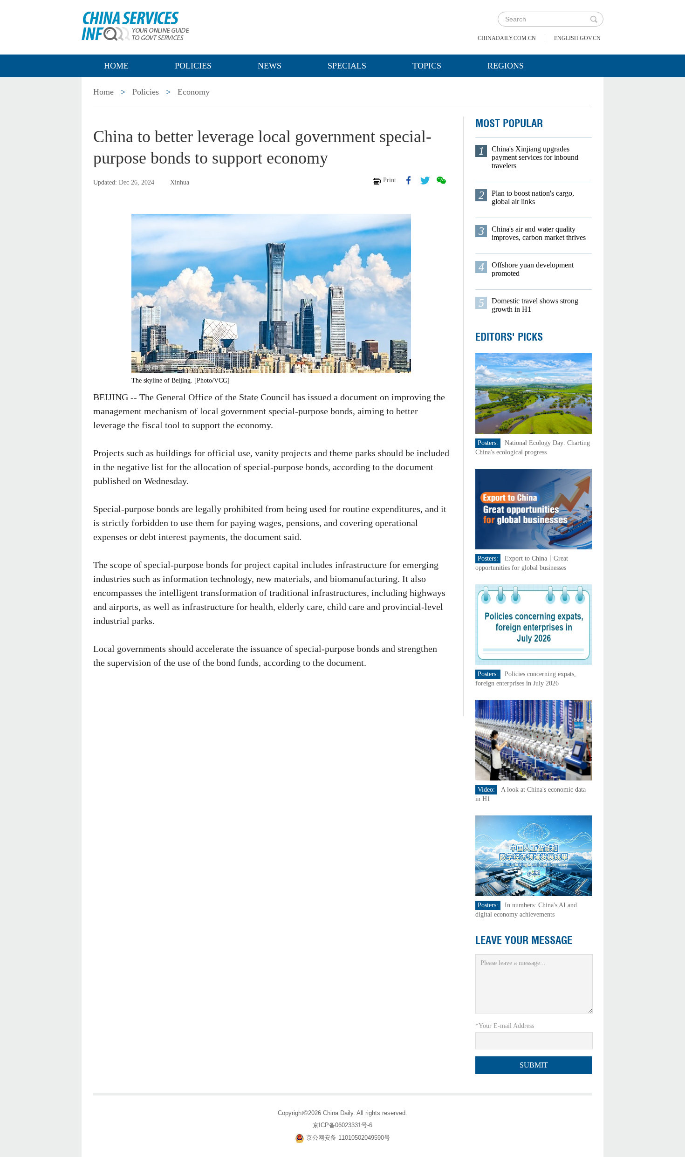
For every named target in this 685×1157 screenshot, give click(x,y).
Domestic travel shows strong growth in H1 (535, 305)
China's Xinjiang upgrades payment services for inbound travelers (535, 157)
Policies (193, 65)
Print (389, 180)
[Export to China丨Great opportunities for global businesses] (533, 508)
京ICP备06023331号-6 (342, 1125)
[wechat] (441, 180)
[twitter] (425, 180)
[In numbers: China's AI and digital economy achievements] (533, 855)
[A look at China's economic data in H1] (533, 739)
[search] (593, 19)
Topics (426, 65)
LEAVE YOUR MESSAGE (523, 940)
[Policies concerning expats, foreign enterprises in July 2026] (533, 624)
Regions (505, 65)
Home (116, 65)
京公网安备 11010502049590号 (348, 1137)
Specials (347, 65)
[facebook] (408, 180)
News (269, 65)
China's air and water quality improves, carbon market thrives (539, 233)
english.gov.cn (577, 38)
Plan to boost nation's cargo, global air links (533, 197)
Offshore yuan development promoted (533, 269)
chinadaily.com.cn (507, 38)
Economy (194, 91)
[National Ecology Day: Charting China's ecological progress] (533, 393)
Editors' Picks (509, 337)
